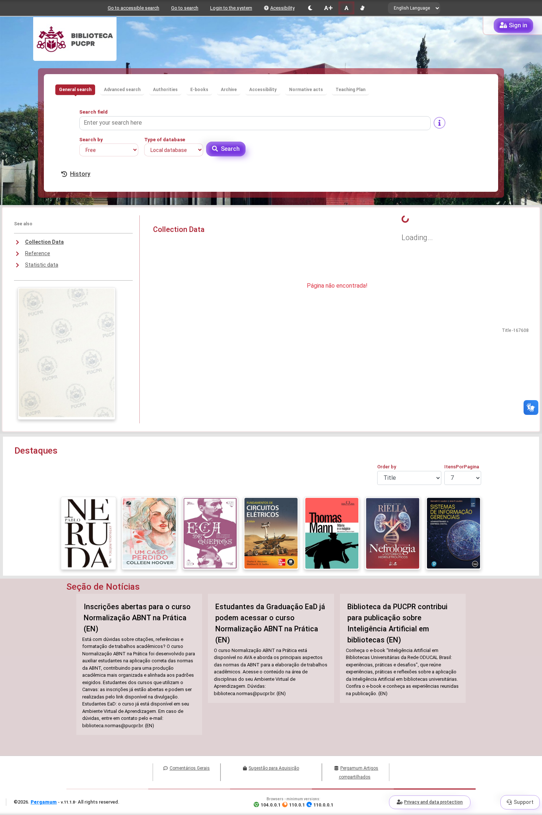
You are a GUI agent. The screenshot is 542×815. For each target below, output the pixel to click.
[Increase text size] (328, 7)
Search (230, 148)
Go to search (184, 8)
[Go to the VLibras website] (362, 7)
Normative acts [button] (306, 89)
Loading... (417, 237)
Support (524, 802)
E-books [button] (199, 89)
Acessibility (282, 8)
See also (23, 223)
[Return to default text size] (346, 7)
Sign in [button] (518, 25)
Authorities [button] (165, 89)
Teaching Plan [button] (350, 89)
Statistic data (41, 265)
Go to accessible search (133, 8)
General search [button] (75, 89)
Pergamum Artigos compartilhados (358, 773)
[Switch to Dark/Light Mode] (310, 7)
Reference (37, 253)
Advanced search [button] (122, 89)
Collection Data (44, 242)
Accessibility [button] (263, 89)
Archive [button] (229, 89)
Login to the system (231, 8)
